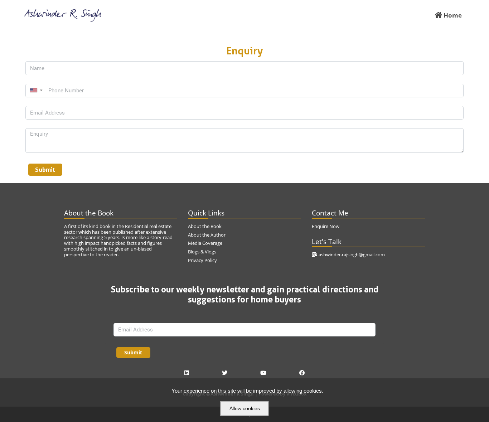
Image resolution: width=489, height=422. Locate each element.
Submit (45, 169)
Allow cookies (244, 408)
